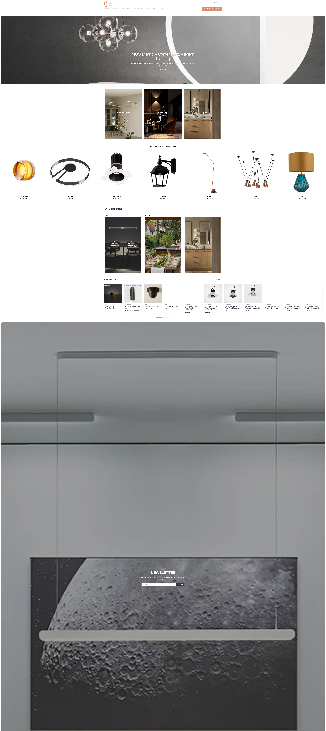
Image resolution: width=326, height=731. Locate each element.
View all (218, 279)
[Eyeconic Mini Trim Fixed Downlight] (113, 293)
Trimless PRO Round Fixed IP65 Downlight (272, 307)
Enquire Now (163, 69)
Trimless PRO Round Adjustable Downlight (252, 307)
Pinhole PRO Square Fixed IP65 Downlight (292, 307)
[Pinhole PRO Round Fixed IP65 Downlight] (313, 293)
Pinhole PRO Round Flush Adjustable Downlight (211, 308)
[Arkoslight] (123, 243)
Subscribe (180, 584)
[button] (214, 2)
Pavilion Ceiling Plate (152, 306)
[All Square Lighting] (109, 4)
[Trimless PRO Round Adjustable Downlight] (253, 293)
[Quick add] (109, 301)
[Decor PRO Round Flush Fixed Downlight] (233, 293)
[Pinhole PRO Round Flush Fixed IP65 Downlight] (193, 293)
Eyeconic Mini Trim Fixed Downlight (111, 307)
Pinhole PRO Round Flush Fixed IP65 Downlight (191, 308)
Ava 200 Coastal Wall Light (132, 307)
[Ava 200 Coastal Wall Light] (133, 293)
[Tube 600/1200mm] (173, 293)
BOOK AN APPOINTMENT (212, 8)
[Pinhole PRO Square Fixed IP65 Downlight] (293, 293)
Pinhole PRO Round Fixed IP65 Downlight (312, 307)
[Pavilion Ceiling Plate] (153, 293)
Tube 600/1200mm (171, 306)
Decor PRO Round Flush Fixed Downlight (232, 307)
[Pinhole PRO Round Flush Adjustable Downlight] (213, 293)
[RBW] (203, 243)
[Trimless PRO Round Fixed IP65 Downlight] (273, 293)
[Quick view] (105, 301)
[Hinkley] (163, 243)
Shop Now (123, 115)
